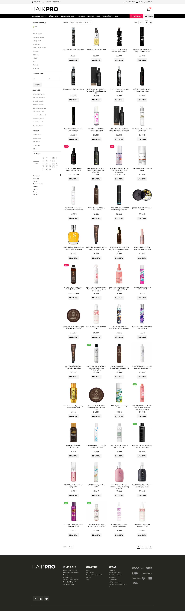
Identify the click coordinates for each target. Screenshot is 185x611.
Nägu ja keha (53, 16)
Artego (35, 192)
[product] (73, 36)
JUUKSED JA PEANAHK (39, 37)
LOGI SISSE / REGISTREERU (52, 2)
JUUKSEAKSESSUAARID (39, 48)
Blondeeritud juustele (39, 94)
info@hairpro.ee (73, 572)
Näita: (135, 22)
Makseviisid (112, 577)
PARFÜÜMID (36, 44)
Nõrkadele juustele (38, 111)
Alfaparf (35, 181)
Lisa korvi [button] (73, 60)
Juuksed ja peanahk (39, 16)
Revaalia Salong (68, 582)
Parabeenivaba (37, 135)
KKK (110, 587)
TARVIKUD (35, 51)
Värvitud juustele (38, 125)
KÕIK (36, 164)
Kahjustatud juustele (39, 98)
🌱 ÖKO (35, 27)
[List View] (150, 22)
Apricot (35, 186)
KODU (34, 61)
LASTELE (35, 58)
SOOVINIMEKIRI (130, 2)
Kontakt (88, 577)
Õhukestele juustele (38, 118)
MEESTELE (36, 55)
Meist (88, 570)
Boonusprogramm (115, 572)
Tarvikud (81, 16)
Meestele (90, 16)
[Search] (126, 9)
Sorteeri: (66, 22)
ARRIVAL (35, 189)
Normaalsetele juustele (39, 115)
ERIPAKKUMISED (136, 16)
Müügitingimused (114, 582)
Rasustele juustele (38, 122)
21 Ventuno (36, 176)
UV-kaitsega (36, 145)
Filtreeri (37, 84)
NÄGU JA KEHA (37, 41)
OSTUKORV (149, 2)
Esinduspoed (90, 572)
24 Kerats (36, 178)
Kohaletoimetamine (115, 575)
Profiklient (148, 16)
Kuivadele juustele (38, 104)
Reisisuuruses (37, 138)
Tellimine (112, 570)
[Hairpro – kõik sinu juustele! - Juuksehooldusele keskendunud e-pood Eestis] (44, 9)
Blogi (87, 580)
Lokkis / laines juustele (39, 108)
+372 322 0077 (73, 570)
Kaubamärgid (107, 16)
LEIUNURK (35, 65)
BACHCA (35, 195)
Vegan (34, 149)
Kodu (98, 16)
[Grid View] (146, 22)
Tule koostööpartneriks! (94, 575)
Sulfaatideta (36, 142)
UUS (116, 16)
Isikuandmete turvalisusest (118, 584)
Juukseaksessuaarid (68, 16)
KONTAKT (37, 2)
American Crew (38, 184)
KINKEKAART (36, 68)
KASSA (140, 2)
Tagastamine (113, 580)
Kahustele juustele (38, 101)
